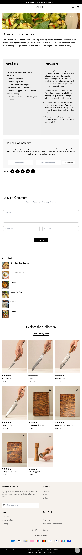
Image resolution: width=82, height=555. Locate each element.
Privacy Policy (42, 552)
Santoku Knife (60, 378)
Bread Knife (32, 378)
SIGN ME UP (68, 162)
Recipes (45, 498)
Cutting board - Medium (64, 425)
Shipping (5, 523)
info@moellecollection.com (52, 523)
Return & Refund (7, 520)
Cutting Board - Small (10, 472)
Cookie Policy (51, 552)
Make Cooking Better (41, 333)
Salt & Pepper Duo (35, 472)
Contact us (46, 520)
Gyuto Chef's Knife (9, 425)
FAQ (44, 516)
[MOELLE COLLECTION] (41, 7)
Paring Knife (6, 378)
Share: (5, 171)
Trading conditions (32, 552)
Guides (45, 494)
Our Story (5, 516)
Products (46, 491)
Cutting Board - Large (36, 425)
